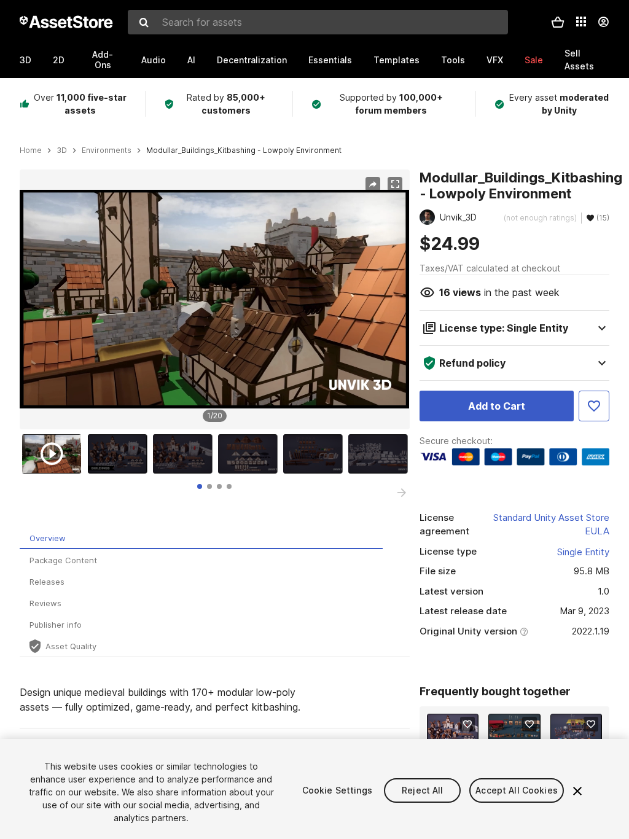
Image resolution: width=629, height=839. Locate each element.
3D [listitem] (62, 150)
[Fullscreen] (395, 184)
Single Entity (583, 552)
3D (25, 60)
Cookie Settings (337, 790)
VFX (494, 60)
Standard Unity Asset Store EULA (551, 524)
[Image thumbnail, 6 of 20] (380, 454)
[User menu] (603, 22)
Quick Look (459, 737)
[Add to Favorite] (594, 406)
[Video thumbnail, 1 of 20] (54, 454)
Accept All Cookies (516, 790)
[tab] (199, 486)
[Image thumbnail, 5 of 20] (315, 454)
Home (31, 150)
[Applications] (581, 21)
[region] (214, 299)
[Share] (372, 184)
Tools (453, 60)
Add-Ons (102, 59)
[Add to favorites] (467, 724)
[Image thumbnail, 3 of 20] (185, 454)
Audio (153, 60)
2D (58, 60)
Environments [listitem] (106, 150)
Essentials (330, 60)
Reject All (422, 790)
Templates (396, 60)
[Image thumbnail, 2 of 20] (120, 454)
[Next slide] (402, 492)
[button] (557, 22)
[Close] (577, 791)
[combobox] (318, 22)
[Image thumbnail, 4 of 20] (250, 454)
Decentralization (252, 60)
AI (191, 60)
